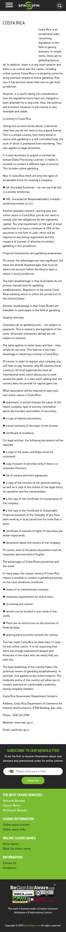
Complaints (9, 868)
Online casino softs (14, 829)
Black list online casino (17, 848)
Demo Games (11, 844)
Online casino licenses (16, 824)
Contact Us (9, 863)
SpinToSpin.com (32, 925)
